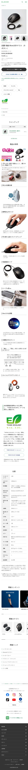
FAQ (19, 90)
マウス (15, 683)
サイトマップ (15, 759)
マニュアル (13, 86)
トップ (3, 683)
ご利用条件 (21, 759)
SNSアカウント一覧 (8, 759)
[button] (14, 732)
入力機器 (10, 683)
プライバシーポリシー (14, 761)
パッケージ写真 (7, 94)
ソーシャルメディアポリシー (9, 764)
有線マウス (4, 5)
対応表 (5, 86)
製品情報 (6, 683)
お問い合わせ (18, 764)
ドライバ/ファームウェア (8, 90)
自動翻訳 (22, 764)
